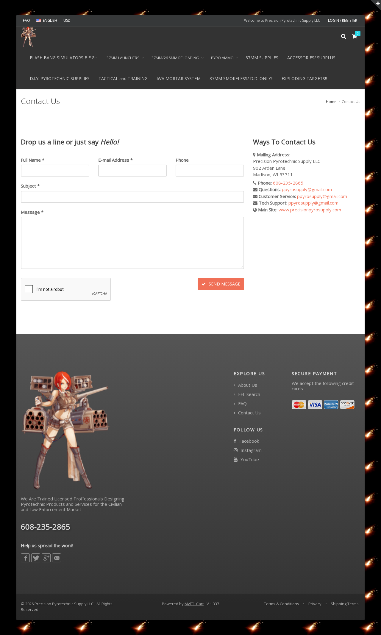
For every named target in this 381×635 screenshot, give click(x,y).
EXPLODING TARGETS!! (304, 78)
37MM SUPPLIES (262, 57)
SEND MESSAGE (223, 284)
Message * (32, 212)
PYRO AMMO (222, 57)
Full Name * (32, 160)
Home (331, 101)
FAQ (26, 20)
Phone (182, 160)
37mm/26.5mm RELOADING (175, 57)
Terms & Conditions (281, 603)
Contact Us (249, 413)
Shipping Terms (345, 603)
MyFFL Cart (194, 603)
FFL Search (248, 394)
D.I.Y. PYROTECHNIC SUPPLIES (60, 78)
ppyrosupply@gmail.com (307, 189)
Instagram (250, 450)
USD (67, 20)
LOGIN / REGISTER (342, 20)
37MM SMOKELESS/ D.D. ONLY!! (241, 78)
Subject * (30, 186)
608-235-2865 (288, 183)
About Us (247, 385)
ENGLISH (50, 20)
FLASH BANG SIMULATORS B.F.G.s (64, 57)
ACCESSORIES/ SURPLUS (311, 57)
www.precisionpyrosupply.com (310, 210)
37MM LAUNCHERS (123, 57)
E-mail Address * (115, 160)
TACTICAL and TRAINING (123, 78)
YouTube (249, 459)
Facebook (248, 441)
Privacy (314, 603)
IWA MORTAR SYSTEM (179, 78)
